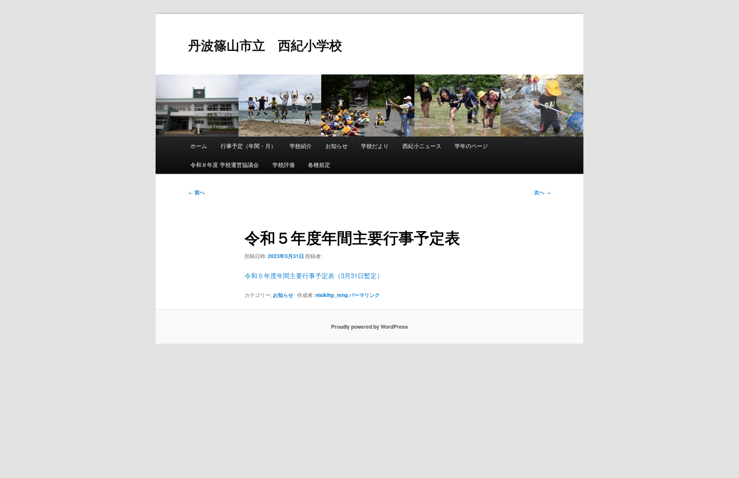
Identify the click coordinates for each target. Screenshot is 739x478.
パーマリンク (364, 295)
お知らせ (336, 146)
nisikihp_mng (331, 295)
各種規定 (319, 164)
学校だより (375, 146)
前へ (196, 192)
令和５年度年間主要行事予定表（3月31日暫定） (314, 275)
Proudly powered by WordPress (369, 326)
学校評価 (283, 164)
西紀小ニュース (421, 146)
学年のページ (471, 146)
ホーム (198, 146)
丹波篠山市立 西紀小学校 (265, 45)
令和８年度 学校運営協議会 (224, 164)
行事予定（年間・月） (248, 146)
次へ (542, 192)
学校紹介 (301, 146)
